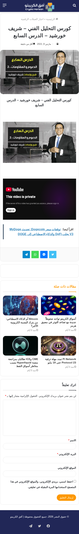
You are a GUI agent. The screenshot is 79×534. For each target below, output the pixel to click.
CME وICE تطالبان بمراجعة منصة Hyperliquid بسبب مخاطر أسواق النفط (23, 362)
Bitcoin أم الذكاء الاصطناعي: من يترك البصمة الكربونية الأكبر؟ (22, 322)
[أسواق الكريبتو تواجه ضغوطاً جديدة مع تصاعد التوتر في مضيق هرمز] (58, 305)
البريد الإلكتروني (66, 454)
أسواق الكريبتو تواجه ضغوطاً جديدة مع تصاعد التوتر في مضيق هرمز (58, 322)
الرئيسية (51, 19)
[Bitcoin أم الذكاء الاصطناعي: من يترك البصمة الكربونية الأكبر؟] (20, 305)
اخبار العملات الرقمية (32, 19)
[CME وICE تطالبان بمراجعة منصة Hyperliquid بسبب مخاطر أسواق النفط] (20, 346)
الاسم (72, 440)
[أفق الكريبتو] (39, 7)
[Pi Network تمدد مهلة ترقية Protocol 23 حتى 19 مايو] (58, 346)
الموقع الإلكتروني (67, 467)
